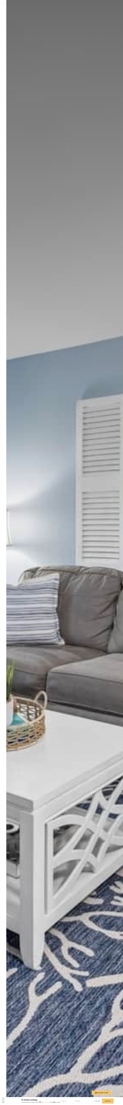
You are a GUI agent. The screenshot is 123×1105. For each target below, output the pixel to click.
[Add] (99, 1101)
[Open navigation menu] (3, 3)
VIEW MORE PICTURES (102, 1093)
